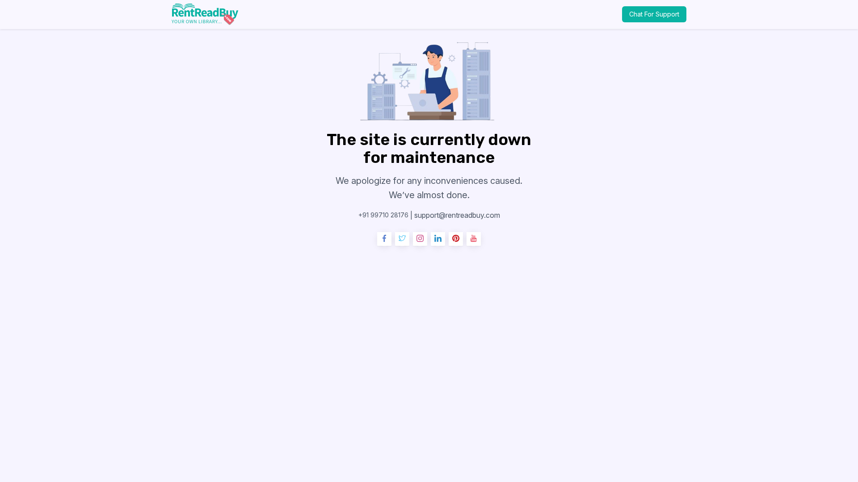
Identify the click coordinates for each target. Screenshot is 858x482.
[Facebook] (384, 239)
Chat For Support (654, 14)
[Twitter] (402, 239)
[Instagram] (420, 239)
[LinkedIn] (438, 239)
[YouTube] (474, 239)
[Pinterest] (456, 239)
